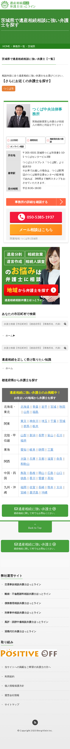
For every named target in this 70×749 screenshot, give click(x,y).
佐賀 (32, 487)
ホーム (9, 368)
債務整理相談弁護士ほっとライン (23, 603)
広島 (50, 473)
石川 (59, 435)
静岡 (41, 449)
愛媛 (41, 478)
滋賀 (50, 458)
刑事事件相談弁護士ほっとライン (23, 612)
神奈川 (33, 421)
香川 (32, 478)
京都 (41, 458)
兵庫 (32, 458)
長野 (41, 435)
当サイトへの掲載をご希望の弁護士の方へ (28, 666)
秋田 (62, 406)
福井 (24, 440)
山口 (59, 473)
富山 (50, 435)
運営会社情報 (12, 695)
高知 (50, 478)
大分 (59, 487)
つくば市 (8, 88)
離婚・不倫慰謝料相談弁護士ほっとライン (28, 593)
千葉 (53, 421)
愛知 (24, 449)
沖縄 (44, 492)
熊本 (50, 487)
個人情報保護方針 (14, 685)
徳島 (24, 478)
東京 (24, 421)
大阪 (24, 458)
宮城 (53, 406)
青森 (35, 406)
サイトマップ (12, 704)
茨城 (62, 421)
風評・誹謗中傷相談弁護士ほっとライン (26, 621)
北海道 (25, 406)
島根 (32, 473)
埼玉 (44, 421)
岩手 (44, 406)
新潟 (32, 435)
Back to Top (35, 527)
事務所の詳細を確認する (31, 201)
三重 (50, 449)
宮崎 (24, 492)
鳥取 (24, 473)
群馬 (26, 426)
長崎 (41, 487)
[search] (65, 324)
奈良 (59, 458)
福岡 (24, 487)
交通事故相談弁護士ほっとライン (23, 584)
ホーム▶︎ (10, 335)
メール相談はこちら (36, 229)
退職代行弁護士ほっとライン (20, 631)
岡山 (41, 473)
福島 (35, 411)
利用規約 (9, 676)
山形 (26, 411)
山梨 (24, 435)
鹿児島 (33, 492)
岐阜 (32, 449)
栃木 (35, 426)
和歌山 (25, 463)
